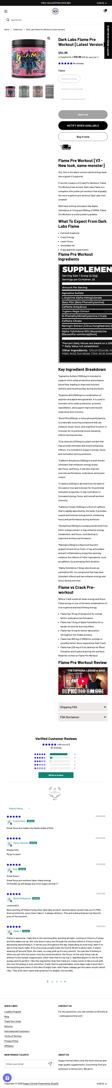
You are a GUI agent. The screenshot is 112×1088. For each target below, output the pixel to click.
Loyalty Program (12, 1011)
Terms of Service (13, 1036)
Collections (17, 29)
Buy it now (83, 136)
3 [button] (56, 981)
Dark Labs (89, 187)
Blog (6, 1016)
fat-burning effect (84, 626)
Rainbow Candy (69, 78)
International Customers (16, 1031)
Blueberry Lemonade (72, 88)
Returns (8, 1026)
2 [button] (52, 981)
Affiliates (9, 1045)
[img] (14, 816)
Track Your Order (12, 1021)
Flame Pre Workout (88, 655)
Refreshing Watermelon (73, 99)
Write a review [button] (56, 775)
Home (6, 29)
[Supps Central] (55, 11)
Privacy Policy (11, 1040)
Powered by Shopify (48, 1083)
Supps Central (30, 1083)
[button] (105, 11)
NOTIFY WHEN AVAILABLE (83, 125)
